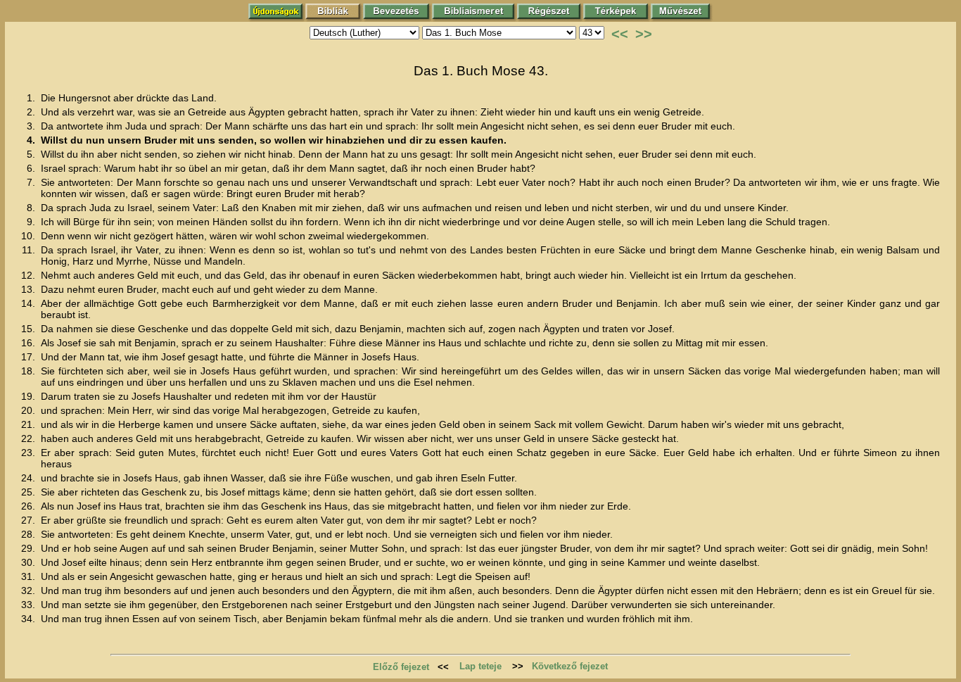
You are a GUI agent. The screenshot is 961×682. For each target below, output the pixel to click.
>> (643, 34)
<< (619, 34)
